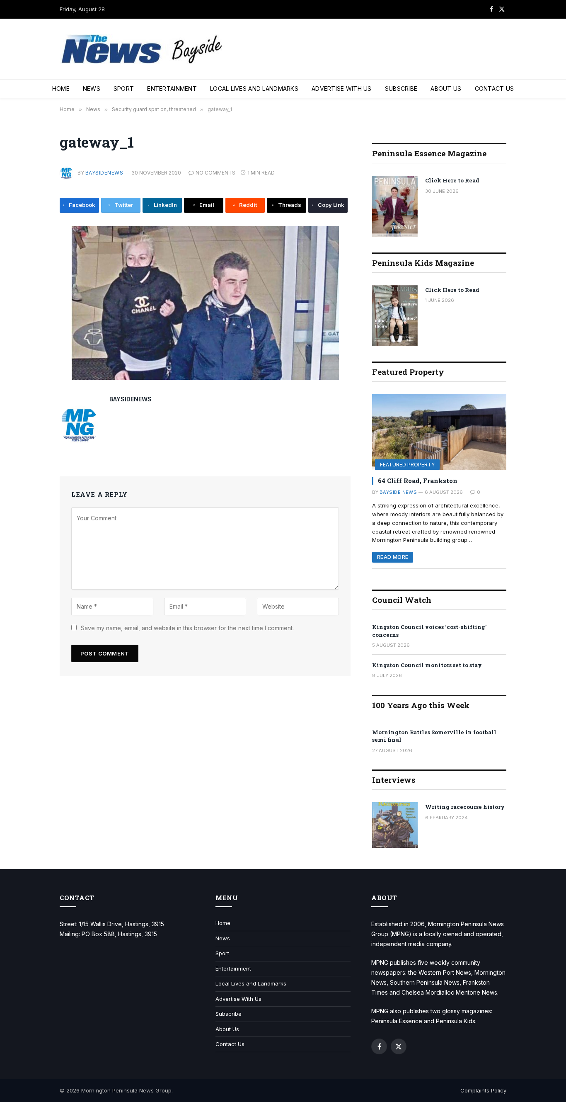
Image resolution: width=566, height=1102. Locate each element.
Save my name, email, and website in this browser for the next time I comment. (187, 627)
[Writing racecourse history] (395, 825)
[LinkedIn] (31, 291)
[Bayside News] (142, 49)
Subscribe (401, 88)
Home (61, 88)
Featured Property (407, 464)
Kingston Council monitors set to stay (427, 665)
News (91, 88)
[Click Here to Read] (395, 206)
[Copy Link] (31, 366)
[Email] (31, 310)
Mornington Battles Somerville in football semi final (434, 736)
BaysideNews (104, 173)
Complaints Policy (483, 1090)
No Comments (215, 173)
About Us (446, 88)
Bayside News (398, 492)
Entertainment (172, 88)
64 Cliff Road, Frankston (417, 480)
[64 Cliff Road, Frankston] (439, 432)
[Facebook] (31, 254)
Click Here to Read (452, 180)
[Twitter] (31, 273)
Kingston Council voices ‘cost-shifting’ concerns (429, 630)
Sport (124, 88)
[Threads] (31, 347)
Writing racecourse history (465, 807)
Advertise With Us (342, 88)
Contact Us (494, 88)
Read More (392, 557)
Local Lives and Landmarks (254, 88)
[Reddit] (31, 329)
